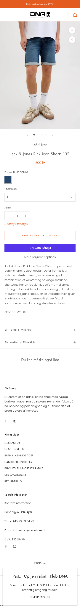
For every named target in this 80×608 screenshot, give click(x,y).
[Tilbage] (27, 135)
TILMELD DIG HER (40, 597)
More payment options (40, 257)
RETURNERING (13, 481)
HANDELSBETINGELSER (18, 462)
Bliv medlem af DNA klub (19, 342)
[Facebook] (5, 421)
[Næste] (52, 135)
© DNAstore (40, 563)
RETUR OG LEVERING (17, 330)
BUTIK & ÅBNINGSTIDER (18, 455)
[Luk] (73, 572)
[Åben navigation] (5, 14)
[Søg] (68, 14)
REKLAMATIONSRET (16, 475)
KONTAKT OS (12, 442)
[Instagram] (14, 421)
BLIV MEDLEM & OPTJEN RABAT (23, 468)
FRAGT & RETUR (14, 449)
